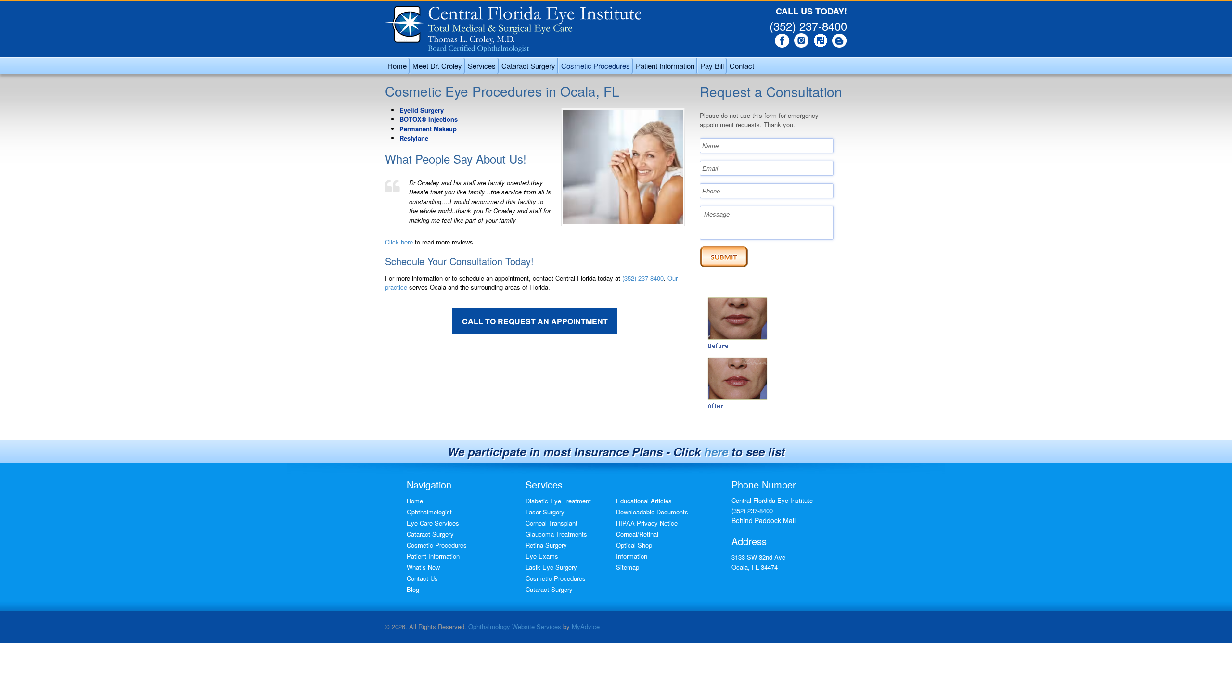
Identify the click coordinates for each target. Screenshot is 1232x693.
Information (631, 556)
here (716, 451)
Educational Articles (644, 500)
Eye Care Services (433, 522)
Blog (413, 589)
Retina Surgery (546, 545)
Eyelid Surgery (421, 110)
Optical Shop (634, 545)
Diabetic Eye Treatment (558, 500)
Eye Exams (542, 556)
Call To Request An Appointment (535, 321)
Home (397, 66)
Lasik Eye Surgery (551, 567)
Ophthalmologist (429, 511)
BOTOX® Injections (428, 119)
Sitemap (627, 567)
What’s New (423, 567)
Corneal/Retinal (637, 534)
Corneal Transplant (552, 522)
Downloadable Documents (652, 511)
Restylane (413, 137)
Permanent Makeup (428, 128)
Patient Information (665, 66)
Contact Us (422, 578)
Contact (742, 66)
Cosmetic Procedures (595, 66)
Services (482, 66)
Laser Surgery (545, 511)
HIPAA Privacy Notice (647, 522)
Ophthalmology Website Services (514, 626)
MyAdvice (586, 626)
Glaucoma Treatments (556, 534)
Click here (399, 241)
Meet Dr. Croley (437, 66)
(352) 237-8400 (808, 25)
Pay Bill (712, 66)
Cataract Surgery (528, 66)
